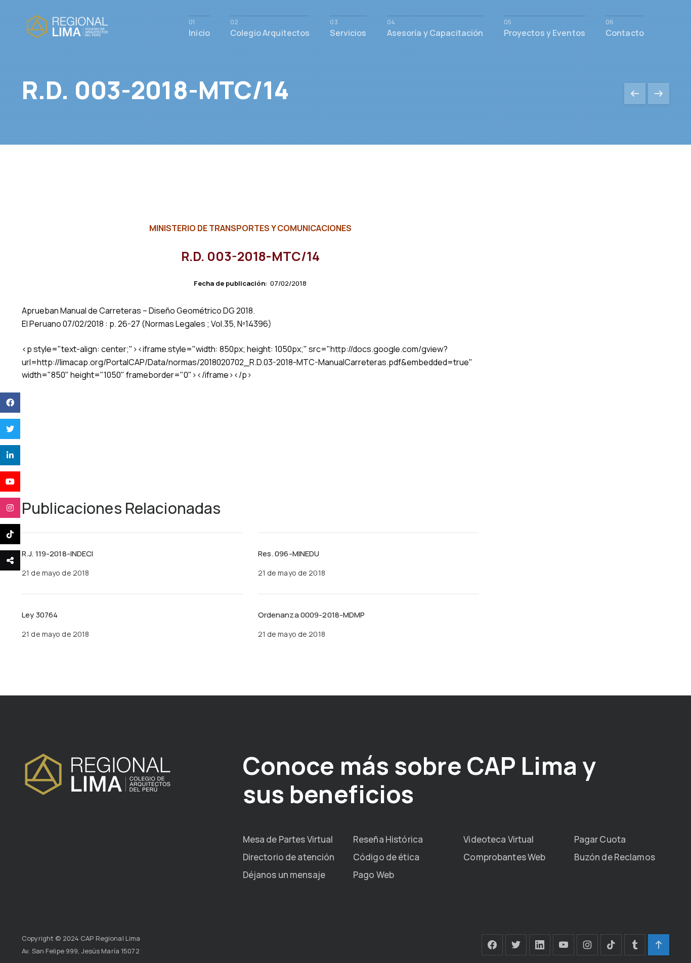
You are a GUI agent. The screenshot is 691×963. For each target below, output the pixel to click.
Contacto (625, 32)
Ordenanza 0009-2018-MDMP (311, 614)
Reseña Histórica (388, 839)
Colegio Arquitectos (270, 32)
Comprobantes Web (504, 857)
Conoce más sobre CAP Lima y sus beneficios (419, 779)
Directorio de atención (289, 857)
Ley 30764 (40, 614)
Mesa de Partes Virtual (288, 839)
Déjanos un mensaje (284, 875)
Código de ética (386, 857)
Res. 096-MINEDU (289, 553)
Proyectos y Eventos (544, 32)
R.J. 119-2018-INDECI (58, 553)
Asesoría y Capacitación (435, 32)
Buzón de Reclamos (614, 857)
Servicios (348, 32)
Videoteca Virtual (498, 839)
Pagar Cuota (600, 839)
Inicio (199, 32)
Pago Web (373, 875)
